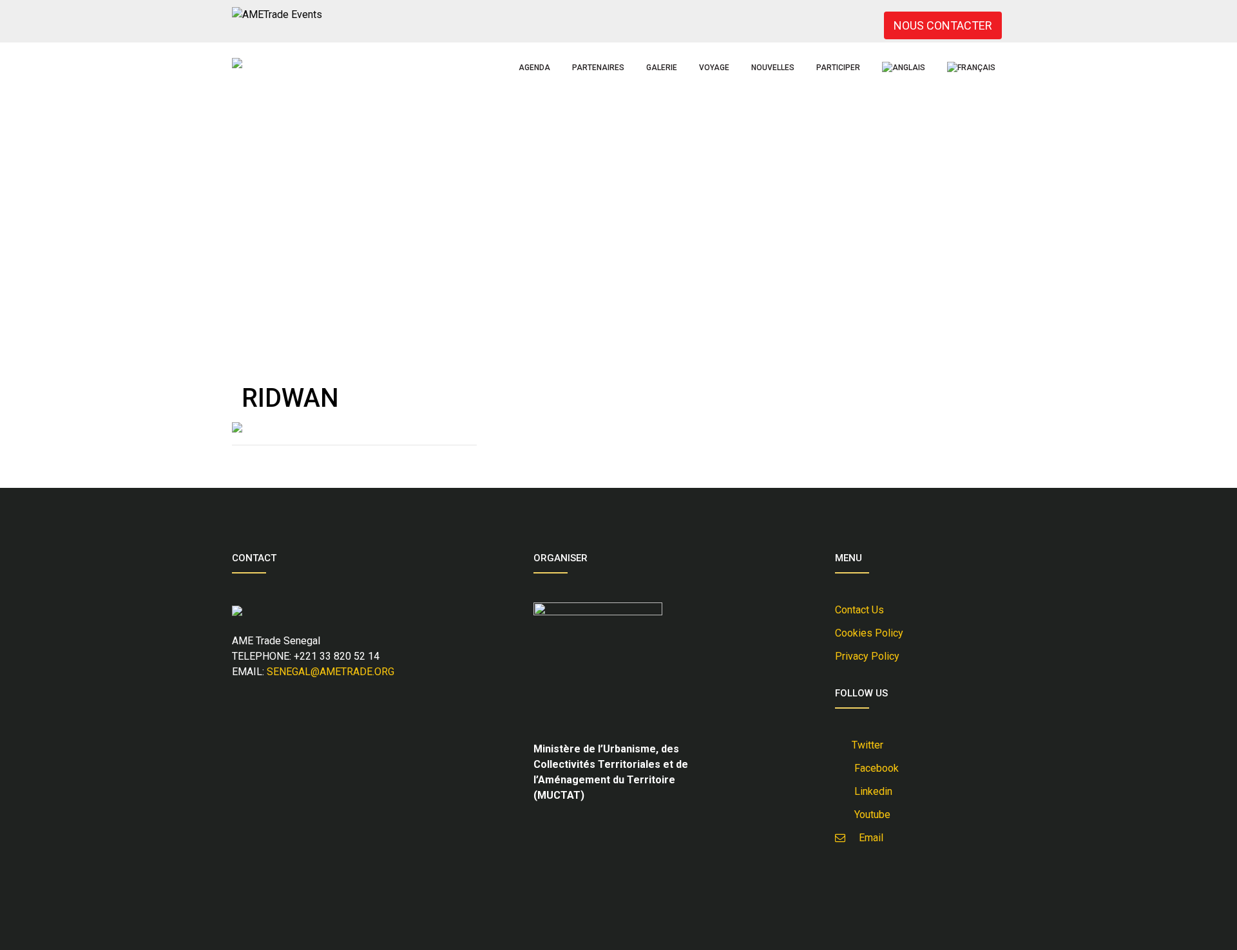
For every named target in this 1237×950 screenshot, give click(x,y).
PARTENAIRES (598, 67)
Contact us (859, 610)
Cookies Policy (869, 633)
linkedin (870, 791)
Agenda (534, 67)
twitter (866, 745)
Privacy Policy (867, 656)
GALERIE (661, 67)
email (867, 838)
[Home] (237, 63)
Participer (838, 67)
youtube (869, 814)
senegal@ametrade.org (330, 672)
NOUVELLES (772, 67)
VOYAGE (714, 67)
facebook (874, 768)
